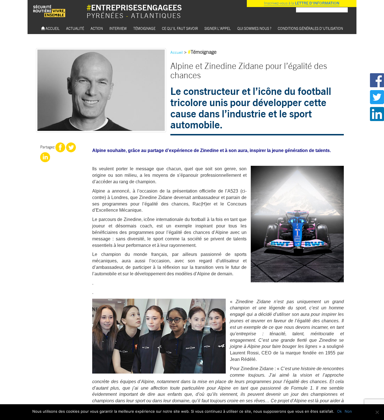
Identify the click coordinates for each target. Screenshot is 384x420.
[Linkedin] (45, 156)
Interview (118, 28)
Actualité (75, 28)
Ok (339, 411)
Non (348, 411)
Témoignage (144, 28)
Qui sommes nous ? (254, 28)
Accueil (52, 28)
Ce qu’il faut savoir (180, 28)
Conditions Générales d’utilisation (310, 28)
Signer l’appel (217, 28)
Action (97, 28)
